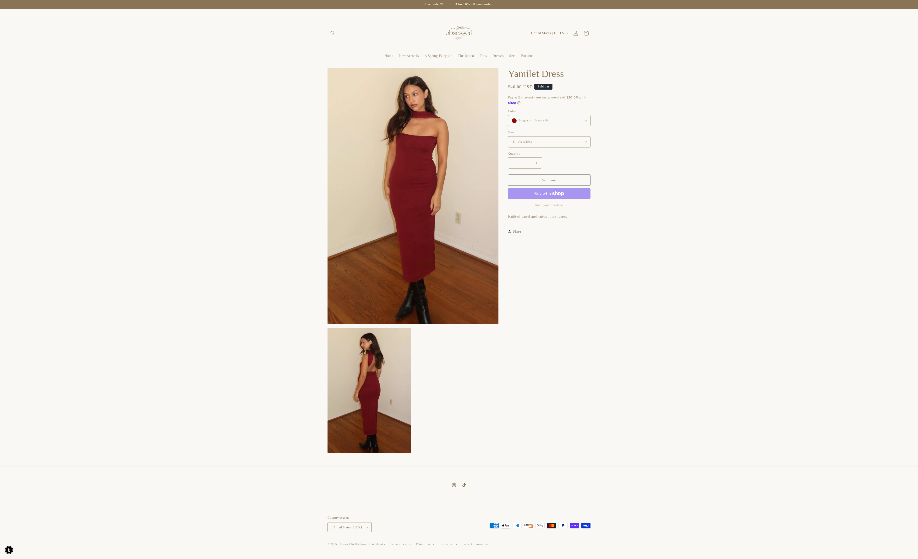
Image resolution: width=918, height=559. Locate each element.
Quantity (514, 153)
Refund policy (449, 544)
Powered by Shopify (373, 544)
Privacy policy (425, 544)
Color (512, 111)
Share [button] (517, 231)
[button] (333, 33)
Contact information (475, 544)
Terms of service (400, 544)
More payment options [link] (549, 205)
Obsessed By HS (349, 544)
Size (511, 132)
